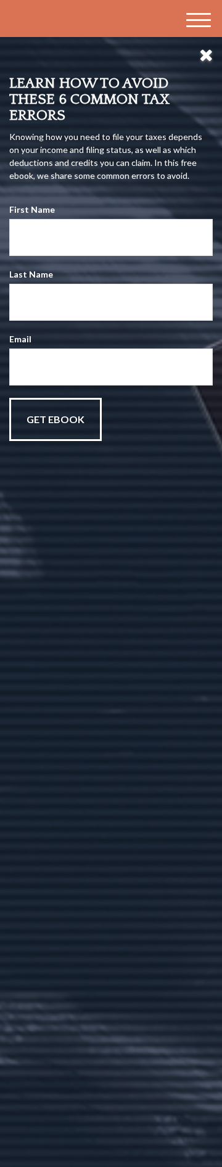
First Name (32, 209)
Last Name (31, 274)
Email (20, 339)
